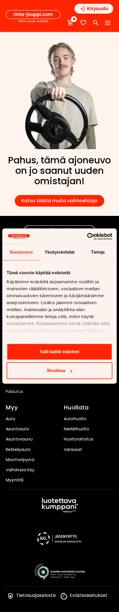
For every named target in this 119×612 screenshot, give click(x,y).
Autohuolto (75, 419)
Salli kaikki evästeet (59, 351)
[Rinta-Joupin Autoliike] (33, 16)
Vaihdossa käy (20, 470)
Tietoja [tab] (98, 252)
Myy (12, 407)
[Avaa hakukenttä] (96, 23)
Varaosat (73, 449)
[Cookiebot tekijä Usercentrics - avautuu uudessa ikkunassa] (87, 236)
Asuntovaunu (19, 439)
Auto (10, 419)
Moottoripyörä (20, 460)
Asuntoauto (17, 429)
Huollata (76, 407)
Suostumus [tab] (21, 252)
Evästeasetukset (88, 595)
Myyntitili (14, 480)
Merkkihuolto (76, 429)
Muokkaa (56, 370)
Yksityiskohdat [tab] (59, 252)
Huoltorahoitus (78, 439)
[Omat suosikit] (83, 22)
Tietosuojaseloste (36, 595)
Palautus (14, 391)
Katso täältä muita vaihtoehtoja (59, 200)
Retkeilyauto (18, 449)
